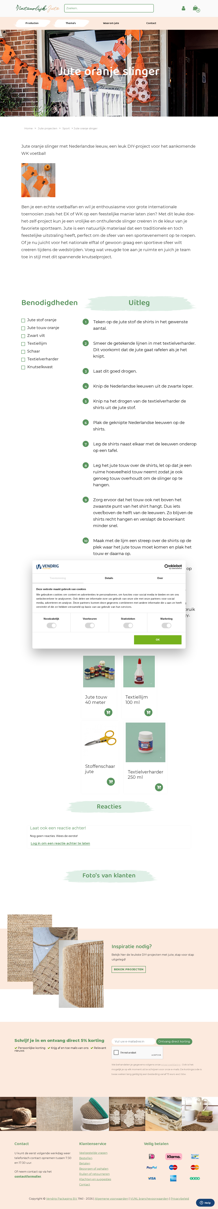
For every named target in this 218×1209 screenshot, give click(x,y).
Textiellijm (37, 343)
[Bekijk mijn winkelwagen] (197, 6)
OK (158, 639)
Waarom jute (111, 23)
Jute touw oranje (43, 327)
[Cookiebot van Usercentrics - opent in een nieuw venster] (167, 566)
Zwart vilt (36, 335)
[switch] (90, 625)
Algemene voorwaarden (111, 1198)
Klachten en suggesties (95, 1179)
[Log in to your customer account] (183, 8)
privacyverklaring (170, 1064)
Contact (151, 23)
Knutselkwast (40, 367)
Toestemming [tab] (58, 578)
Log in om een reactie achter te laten (60, 843)
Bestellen (85, 1158)
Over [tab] (160, 578)
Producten (32, 23)
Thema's (71, 23)
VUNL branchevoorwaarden (149, 1198)
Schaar (33, 351)
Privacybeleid (180, 1198)
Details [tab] (109, 578)
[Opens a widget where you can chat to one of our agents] (205, 1203)
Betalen (84, 1163)
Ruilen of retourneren (94, 1174)
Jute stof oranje (42, 320)
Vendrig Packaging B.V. (61, 1198)
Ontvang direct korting (174, 1041)
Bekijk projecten (128, 969)
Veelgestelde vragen (93, 1153)
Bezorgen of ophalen (93, 1168)
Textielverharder (43, 359)
